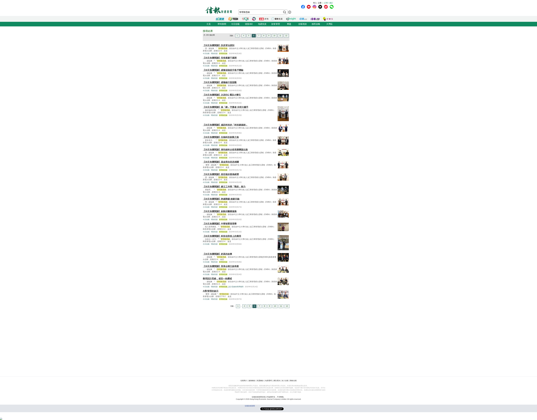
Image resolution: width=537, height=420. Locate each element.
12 (286, 36)
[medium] (320, 7)
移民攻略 (316, 24)
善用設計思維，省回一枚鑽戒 (217, 278)
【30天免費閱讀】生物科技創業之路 (221, 137)
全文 (226, 51)
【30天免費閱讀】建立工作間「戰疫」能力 (224, 186)
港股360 (249, 24)
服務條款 (252, 381)
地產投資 (262, 24)
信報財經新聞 (250, 406)
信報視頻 (302, 24)
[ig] (314, 7)
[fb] (303, 7)
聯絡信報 (293, 381)
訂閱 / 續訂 (328, 3)
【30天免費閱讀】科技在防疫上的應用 (222, 236)
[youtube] (309, 7)
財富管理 (275, 24)
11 (280, 36)
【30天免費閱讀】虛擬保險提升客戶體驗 (223, 70)
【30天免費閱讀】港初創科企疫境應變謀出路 (225, 149)
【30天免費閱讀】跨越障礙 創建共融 (221, 199)
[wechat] (332, 7)
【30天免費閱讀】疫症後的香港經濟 (221, 174)
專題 (289, 24)
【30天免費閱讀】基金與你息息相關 (221, 162)
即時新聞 (222, 24)
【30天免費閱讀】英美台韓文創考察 (221, 266)
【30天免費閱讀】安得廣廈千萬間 (220, 58)
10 (274, 36)
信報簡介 (243, 381)
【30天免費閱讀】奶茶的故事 (217, 254)
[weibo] (326, 7)
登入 (315, 3)
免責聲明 (268, 381)
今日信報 (235, 24)
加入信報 (285, 381)
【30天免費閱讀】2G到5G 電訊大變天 (222, 95)
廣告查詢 (276, 381)
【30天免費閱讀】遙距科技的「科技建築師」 (225, 125)
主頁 (208, 24)
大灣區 (329, 24)
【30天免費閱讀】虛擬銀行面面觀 (220, 82)
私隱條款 (260, 381)
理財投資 (214, 53)
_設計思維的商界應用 (231, 287)
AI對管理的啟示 (210, 291)
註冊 (320, 3)
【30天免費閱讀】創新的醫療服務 (220, 211)
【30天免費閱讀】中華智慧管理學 (220, 223)
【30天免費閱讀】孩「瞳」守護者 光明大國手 (225, 107)
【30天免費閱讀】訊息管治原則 (218, 45)
